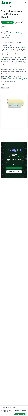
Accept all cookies (19, 414)
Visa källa (19, 22)
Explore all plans (14, 172)
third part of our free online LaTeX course (14, 78)
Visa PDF (4, 26)
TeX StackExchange (16, 33)
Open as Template (7, 22)
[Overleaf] (6, 2)
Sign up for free (14, 168)
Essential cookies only (7, 414)
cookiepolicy (21, 411)
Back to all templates (7, 6)
